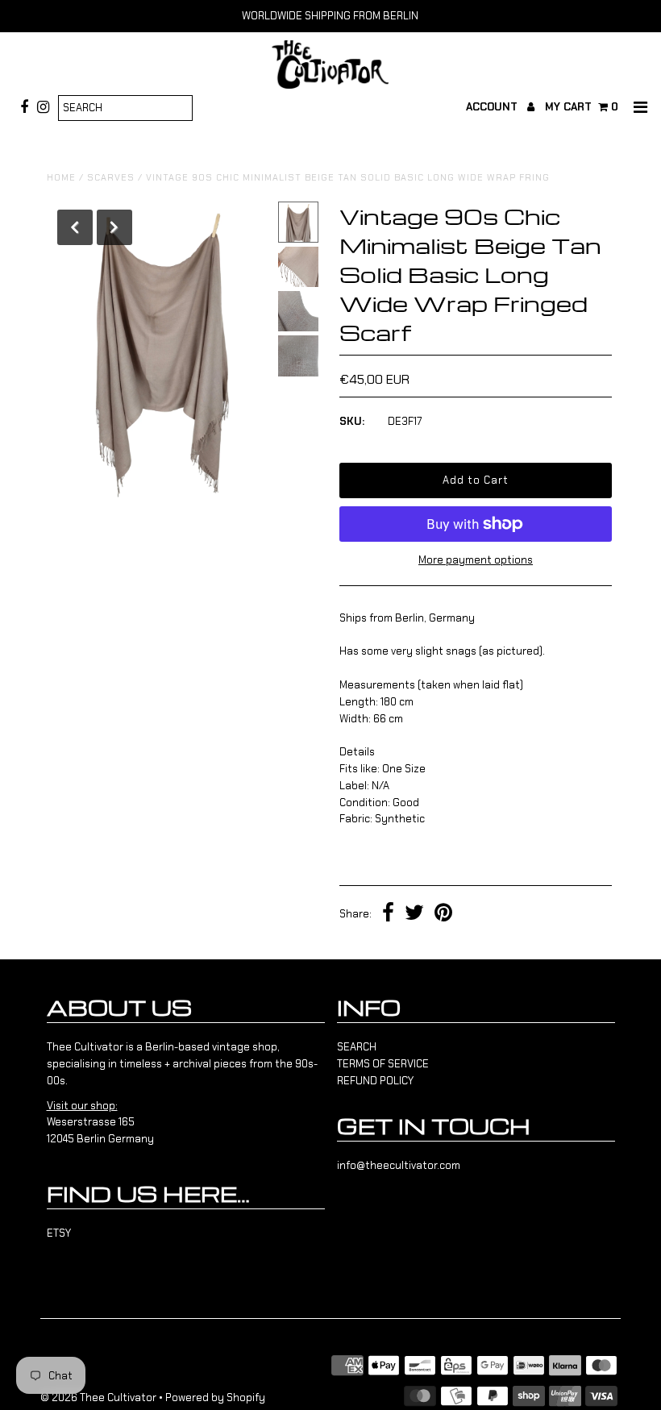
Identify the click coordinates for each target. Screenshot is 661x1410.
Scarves (111, 177)
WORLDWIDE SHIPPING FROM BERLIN (330, 16)
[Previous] (75, 227)
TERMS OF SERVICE (383, 1064)
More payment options (475, 560)
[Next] (114, 227)
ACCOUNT (493, 107)
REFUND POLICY (375, 1081)
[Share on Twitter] (414, 914)
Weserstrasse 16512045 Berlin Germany (100, 1122)
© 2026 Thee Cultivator (98, 1397)
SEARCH (356, 1047)
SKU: (351, 421)
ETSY (59, 1233)
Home (61, 177)
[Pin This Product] (443, 914)
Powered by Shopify (215, 1397)
